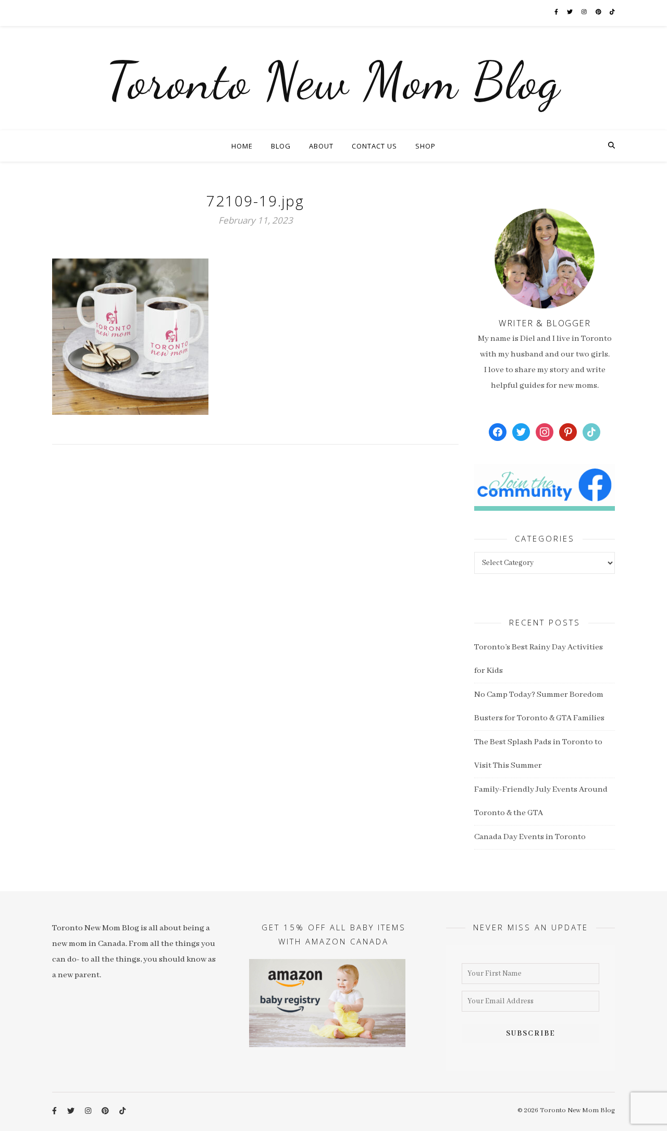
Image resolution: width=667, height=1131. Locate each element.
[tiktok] (612, 12)
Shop (425, 146)
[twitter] (570, 12)
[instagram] (585, 12)
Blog (281, 146)
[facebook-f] (556, 12)
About (321, 146)
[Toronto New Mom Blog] (333, 78)
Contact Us (374, 146)
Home (242, 146)
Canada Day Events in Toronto (530, 837)
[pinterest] (599, 12)
